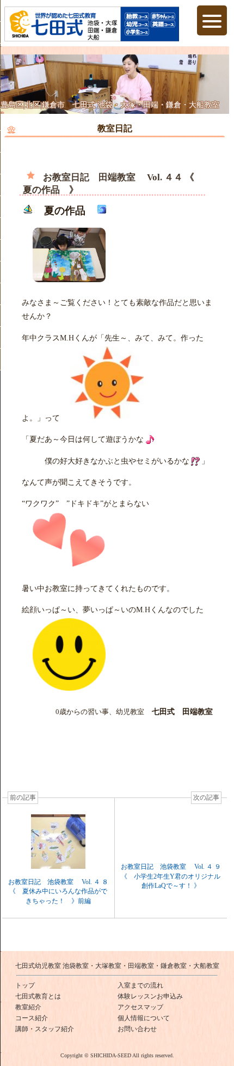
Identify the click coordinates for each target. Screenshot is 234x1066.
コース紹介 (31, 1018)
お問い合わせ (137, 1029)
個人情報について (144, 1018)
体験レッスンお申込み (150, 996)
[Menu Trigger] (212, 20)
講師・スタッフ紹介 (44, 1029)
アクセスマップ (140, 1007)
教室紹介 (28, 1007)
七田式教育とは (38, 996)
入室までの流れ (140, 985)
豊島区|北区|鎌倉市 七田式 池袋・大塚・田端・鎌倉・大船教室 (110, 105)
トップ (25, 985)
